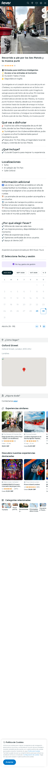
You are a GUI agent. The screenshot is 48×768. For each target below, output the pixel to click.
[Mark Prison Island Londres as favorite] (42, 461)
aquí (15, 401)
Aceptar (9, 762)
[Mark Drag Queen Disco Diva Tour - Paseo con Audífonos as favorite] (19, 413)
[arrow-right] (45, 273)
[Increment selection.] (44, 326)
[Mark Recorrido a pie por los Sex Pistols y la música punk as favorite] (44, 16)
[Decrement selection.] (37, 326)
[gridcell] (43, 311)
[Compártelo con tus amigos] (44, 10)
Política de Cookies (34, 751)
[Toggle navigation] (45, 3)
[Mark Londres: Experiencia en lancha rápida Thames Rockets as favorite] (42, 413)
